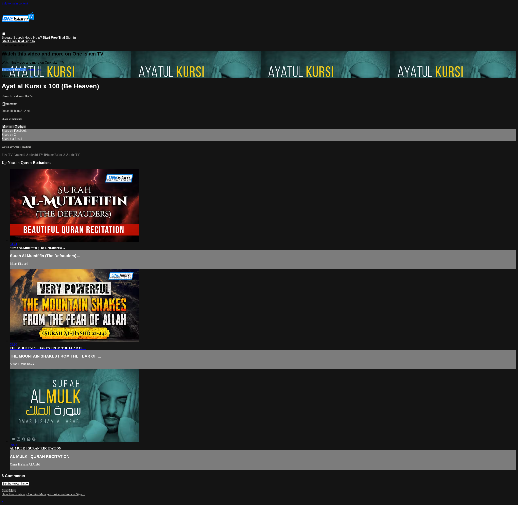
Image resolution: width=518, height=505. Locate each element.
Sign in (71, 37)
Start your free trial (14, 69)
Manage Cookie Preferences (57, 494)
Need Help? (33, 37)
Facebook (8, 126)
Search (18, 37)
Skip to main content (15, 3)
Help (5, 494)
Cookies (33, 494)
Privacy (22, 494)
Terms (13, 494)
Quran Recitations (12, 95)
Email (22, 126)
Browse (7, 37)
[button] (3, 33)
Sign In (30, 41)
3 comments (9, 104)
